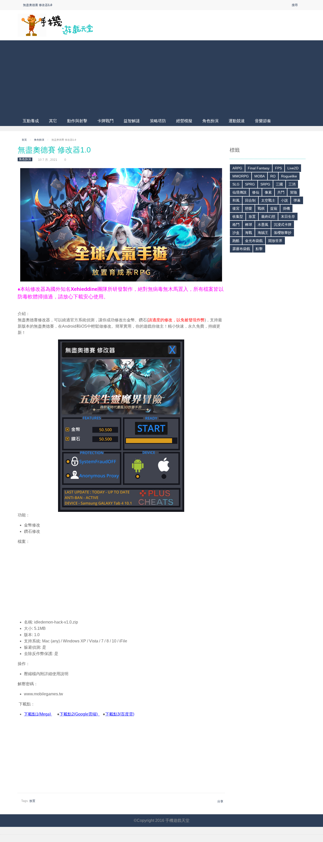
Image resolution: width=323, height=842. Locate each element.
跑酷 (235, 241)
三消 (291, 184)
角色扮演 (210, 121)
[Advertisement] (161, 78)
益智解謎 (132, 121)
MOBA (259, 176)
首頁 (24, 139)
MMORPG (240, 176)
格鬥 (235, 225)
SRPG (265, 184)
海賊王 (263, 233)
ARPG (237, 168)
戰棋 (261, 208)
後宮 (235, 208)
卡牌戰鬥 (105, 121)
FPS (278, 168)
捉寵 (273, 208)
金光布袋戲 (254, 241)
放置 (32, 801)
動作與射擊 (77, 121)
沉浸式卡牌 (282, 225)
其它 (53, 121)
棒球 (248, 225)
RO (273, 176)
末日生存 (288, 216)
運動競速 (237, 121)
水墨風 (263, 225)
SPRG (250, 184)
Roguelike (289, 176)
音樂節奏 (263, 121)
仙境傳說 (239, 192)
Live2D (293, 168)
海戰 (248, 233)
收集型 (237, 216)
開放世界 (275, 241)
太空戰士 (268, 200)
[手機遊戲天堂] (55, 25)
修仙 (255, 192)
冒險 (293, 192)
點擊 (259, 249)
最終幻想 (268, 216)
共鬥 (280, 192)
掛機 (286, 208)
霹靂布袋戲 (241, 249)
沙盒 (235, 233)
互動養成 (31, 121)
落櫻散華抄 (282, 233)
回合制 (250, 200)
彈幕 (297, 200)
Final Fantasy (259, 168)
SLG (235, 184)
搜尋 (295, 5)
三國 (279, 184)
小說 (284, 200)
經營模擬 (184, 121)
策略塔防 (158, 121)
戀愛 (248, 208)
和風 (235, 200)
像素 (268, 192)
